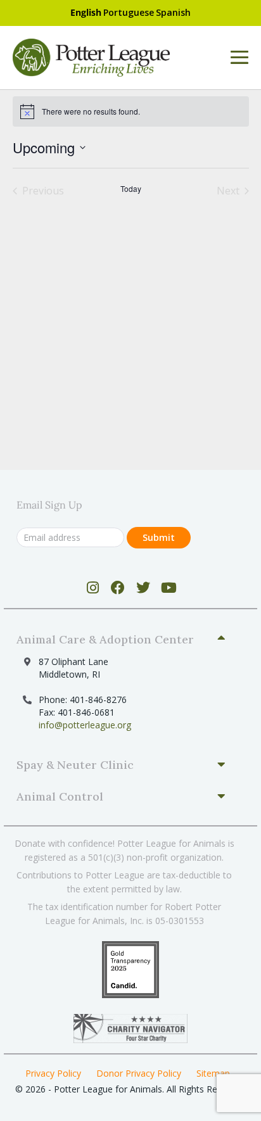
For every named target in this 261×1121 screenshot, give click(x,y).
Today (130, 189)
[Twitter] (143, 588)
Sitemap (213, 1073)
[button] (125, 639)
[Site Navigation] (239, 57)
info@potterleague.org (85, 725)
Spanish (173, 12)
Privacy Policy (53, 1073)
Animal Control (59, 796)
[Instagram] (93, 588)
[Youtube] (169, 588)
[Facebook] (118, 588)
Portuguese (128, 12)
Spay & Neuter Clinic (75, 764)
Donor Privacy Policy (138, 1073)
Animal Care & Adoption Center (105, 639)
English (85, 12)
